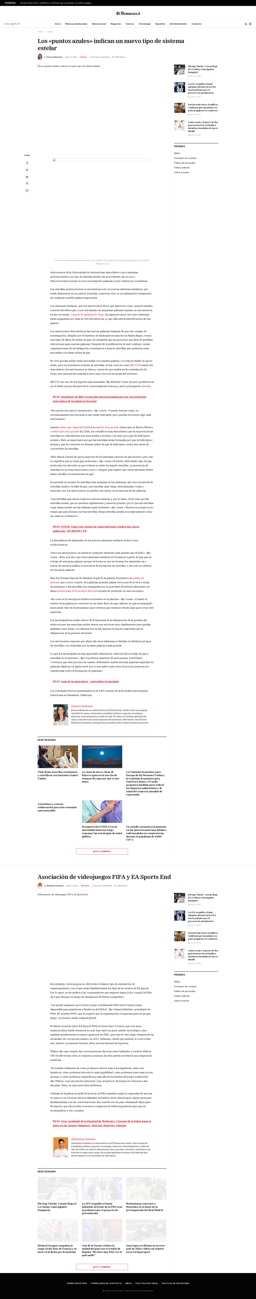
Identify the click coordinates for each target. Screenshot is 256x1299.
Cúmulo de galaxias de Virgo (87, 314)
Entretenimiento (178, 24)
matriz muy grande (107, 427)
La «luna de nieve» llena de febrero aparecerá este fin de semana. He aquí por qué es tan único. (100, 776)
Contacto (196, 24)
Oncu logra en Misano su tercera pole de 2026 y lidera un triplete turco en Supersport (145, 1249)
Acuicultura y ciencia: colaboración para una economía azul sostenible (57, 807)
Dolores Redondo (54, 57)
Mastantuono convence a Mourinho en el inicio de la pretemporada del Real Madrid (144, 1207)
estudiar (146, 386)
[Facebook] (27, 163)
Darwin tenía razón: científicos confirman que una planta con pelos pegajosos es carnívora (57, 3)
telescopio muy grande (65, 431)
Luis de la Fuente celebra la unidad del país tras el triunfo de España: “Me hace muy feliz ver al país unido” (102, 1250)
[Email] (27, 190)
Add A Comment (102, 851)
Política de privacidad (184, 163)
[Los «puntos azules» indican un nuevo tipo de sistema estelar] (102, 107)
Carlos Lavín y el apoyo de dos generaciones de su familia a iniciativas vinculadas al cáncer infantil (203, 126)
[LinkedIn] (27, 177)
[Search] (246, 24)
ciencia (83, 57)
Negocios (116, 24)
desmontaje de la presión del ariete (78, 591)
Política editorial (181, 167)
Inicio (58, 24)
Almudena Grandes (55, 886)
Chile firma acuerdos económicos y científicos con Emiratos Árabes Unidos (58, 775)
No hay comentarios (101, 57)
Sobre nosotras (181, 172)
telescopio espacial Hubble (75, 427)
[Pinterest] (27, 183)
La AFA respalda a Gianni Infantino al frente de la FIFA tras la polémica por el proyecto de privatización (202, 88)
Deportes (160, 24)
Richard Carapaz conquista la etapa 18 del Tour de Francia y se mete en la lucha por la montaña (57, 1249)
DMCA (177, 153)
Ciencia (130, 24)
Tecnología (145, 24)
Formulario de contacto (185, 158)
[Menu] (250, 24)
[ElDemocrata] (128, 13)
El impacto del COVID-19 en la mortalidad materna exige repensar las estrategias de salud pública (102, 831)
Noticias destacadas (76, 24)
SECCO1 (135, 365)
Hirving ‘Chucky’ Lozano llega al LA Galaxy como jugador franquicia (202, 69)
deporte (85, 886)
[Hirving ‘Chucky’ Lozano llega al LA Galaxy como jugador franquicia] (179, 70)
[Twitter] (27, 170)
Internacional (99, 24)
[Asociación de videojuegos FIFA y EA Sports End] (102, 935)
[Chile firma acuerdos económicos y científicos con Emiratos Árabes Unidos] (58, 756)
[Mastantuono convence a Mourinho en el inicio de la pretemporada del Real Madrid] (146, 1188)
